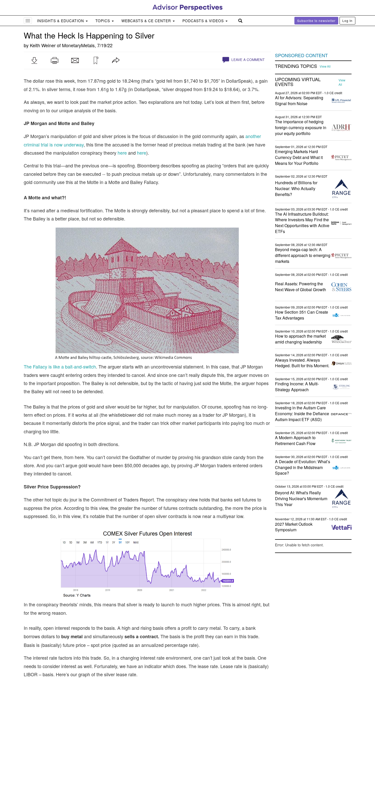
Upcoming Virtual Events (298, 82)
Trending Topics (296, 66)
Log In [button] (347, 20)
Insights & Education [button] (61, 20)
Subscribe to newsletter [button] (316, 20)
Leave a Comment (247, 59)
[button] (34, 60)
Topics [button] (103, 20)
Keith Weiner (43, 45)
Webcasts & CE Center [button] (146, 20)
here (122, 152)
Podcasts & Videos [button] (203, 20)
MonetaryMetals (78, 45)
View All (325, 66)
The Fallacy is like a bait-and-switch (60, 366)
